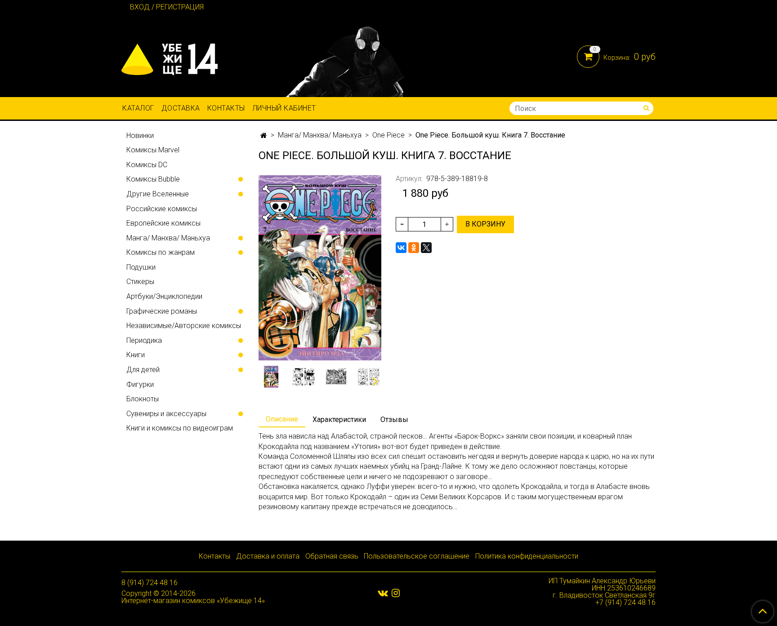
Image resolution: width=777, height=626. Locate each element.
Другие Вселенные (157, 194)
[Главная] (263, 135)
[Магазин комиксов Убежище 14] (169, 57)
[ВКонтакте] (401, 247)
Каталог (138, 108)
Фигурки (140, 384)
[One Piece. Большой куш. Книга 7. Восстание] (320, 267)
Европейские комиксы (163, 223)
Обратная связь (331, 556)
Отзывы (394, 419)
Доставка (180, 108)
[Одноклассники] (413, 247)
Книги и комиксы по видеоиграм (179, 428)
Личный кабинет (284, 108)
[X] (426, 247)
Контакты (226, 108)
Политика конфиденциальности (526, 556)
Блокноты (142, 399)
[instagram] (396, 593)
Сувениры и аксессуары (166, 413)
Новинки (140, 135)
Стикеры (140, 281)
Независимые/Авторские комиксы (183, 325)
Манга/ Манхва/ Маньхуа (320, 135)
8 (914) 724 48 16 (149, 582)
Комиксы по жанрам (160, 252)
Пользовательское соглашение (416, 556)
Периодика (144, 340)
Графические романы (161, 311)
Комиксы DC (146, 164)
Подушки (141, 267)
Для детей (143, 369)
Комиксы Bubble (153, 179)
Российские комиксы (161, 208)
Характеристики (339, 419)
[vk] (383, 593)
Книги (135, 355)
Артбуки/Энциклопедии (164, 296)
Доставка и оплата (267, 556)
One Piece (388, 135)
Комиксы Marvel (152, 150)
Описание (282, 419)
